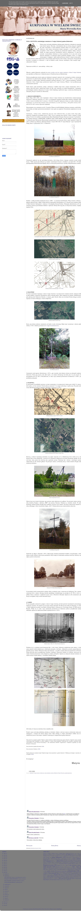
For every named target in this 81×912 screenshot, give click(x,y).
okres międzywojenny (61, 869)
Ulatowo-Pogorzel (57, 877)
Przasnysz (56, 874)
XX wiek (67, 878)
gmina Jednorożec (57, 857)
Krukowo (49, 863)
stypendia (62, 876)
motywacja (51, 868)
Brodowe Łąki (74, 853)
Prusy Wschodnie (50, 874)
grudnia (6, 874)
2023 (5, 858)
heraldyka (73, 858)
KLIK (43, 746)
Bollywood (68, 853)
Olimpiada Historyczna (70, 869)
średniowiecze (76, 876)
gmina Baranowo (72, 855)
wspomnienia (56, 878)
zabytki (72, 878)
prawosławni (65, 873)
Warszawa (72, 877)
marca (6, 896)
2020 (5, 863)
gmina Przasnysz (64, 858)
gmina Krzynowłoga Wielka (55, 858)
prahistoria (60, 873)
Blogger (60, 908)
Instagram (49, 861)
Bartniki (49, 853)
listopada (6, 875)
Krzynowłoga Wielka (63, 863)
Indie (44, 861)
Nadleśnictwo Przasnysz (62, 868)
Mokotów (45, 868)
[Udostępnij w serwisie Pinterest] (34, 771)
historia (44, 860)
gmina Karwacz (68, 857)
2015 (5, 872)
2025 (5, 855)
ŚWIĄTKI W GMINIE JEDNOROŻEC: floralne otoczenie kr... (15, 878)
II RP (66, 860)
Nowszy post (29, 845)
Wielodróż (77, 877)
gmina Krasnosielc (76, 857)
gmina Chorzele (46, 857)
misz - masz (75, 867)
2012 (5, 905)
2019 (5, 865)
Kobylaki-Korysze (65, 862)
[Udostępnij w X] (32, 771)
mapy (62, 866)
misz (70, 866)
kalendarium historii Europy (68, 861)
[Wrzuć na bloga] (30, 771)
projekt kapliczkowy (68, 773)
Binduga (53, 853)
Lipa (66, 865)
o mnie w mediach (48, 869)
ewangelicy (61, 855)
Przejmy (61, 874)
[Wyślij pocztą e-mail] (29, 771)
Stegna (57, 876)
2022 (5, 860)
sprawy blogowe (50, 876)
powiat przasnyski (52, 873)
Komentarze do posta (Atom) (36, 848)
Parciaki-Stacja (64, 871)
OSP (45, 871)
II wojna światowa (72, 860)
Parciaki (58, 871)
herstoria (78, 858)
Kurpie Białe (71, 863)
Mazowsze (66, 866)
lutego (6, 898)
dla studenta (68, 854)
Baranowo (44, 853)
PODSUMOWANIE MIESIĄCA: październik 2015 (13, 882)
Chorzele (58, 854)
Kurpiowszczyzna (48, 865)
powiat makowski (76, 872)
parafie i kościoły (50, 871)
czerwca (6, 891)
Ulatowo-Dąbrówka (50, 877)
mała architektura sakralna (49, 773)
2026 (5, 853)
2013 (5, 903)
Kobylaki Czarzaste (51, 862)
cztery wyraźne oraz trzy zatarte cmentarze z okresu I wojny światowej (64, 72)
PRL (69, 873)
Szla (71, 875)
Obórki (55, 869)
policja (45, 872)
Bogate (57, 853)
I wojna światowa (37, 773)
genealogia (66, 855)
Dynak (53, 855)
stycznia (6, 899)
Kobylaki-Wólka (72, 862)
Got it (71, 3)
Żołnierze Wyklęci (63, 879)
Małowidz (56, 773)
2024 (5, 857)
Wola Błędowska (50, 878)
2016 (5, 870)
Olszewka (62, 773)
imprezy (79, 860)
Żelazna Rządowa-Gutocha (55, 879)
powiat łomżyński (69, 872)
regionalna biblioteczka (68, 874)
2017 (5, 869)
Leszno (63, 865)
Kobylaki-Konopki (58, 862)
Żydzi (68, 879)
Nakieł (59, 773)
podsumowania (72, 871)
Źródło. (62, 288)
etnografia (56, 855)
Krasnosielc (45, 863)
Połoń (49, 872)
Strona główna (54, 845)
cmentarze (31, 773)
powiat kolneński (62, 872)
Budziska (50, 854)
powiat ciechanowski (55, 872)
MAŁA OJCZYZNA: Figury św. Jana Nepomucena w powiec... (15, 877)
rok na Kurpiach (78, 874)
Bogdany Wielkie (62, 853)
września (6, 886)
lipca (6, 889)
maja (6, 893)
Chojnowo (54, 854)
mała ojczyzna (47, 867)
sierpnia (6, 887)
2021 (5, 862)
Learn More (65, 3)
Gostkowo (69, 858)
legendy (58, 865)
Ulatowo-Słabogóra (66, 877)
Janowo (54, 861)
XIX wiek (61, 878)
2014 (5, 902)
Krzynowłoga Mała (55, 863)
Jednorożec (42, 773)
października (7, 884)
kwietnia (6, 894)
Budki (78, 853)
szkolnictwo (68, 875)
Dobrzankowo (75, 854)
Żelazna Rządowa (46, 879)
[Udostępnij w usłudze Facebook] (33, 771)
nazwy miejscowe (73, 868)
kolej (77, 862)
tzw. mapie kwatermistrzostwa (52, 325)
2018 (5, 867)
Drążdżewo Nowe (46, 855)
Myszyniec (56, 868)
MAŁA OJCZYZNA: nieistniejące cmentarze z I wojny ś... (14, 880)
